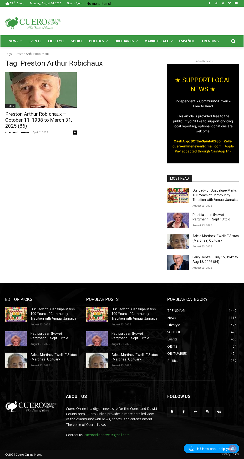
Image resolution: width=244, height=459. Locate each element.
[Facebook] (209, 3)
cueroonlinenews (17, 132)
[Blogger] (172, 412)
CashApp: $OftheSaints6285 (197, 141)
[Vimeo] (229, 3)
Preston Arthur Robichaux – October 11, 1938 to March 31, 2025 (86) (38, 120)
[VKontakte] (219, 412)
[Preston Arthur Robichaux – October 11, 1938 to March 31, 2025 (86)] (41, 90)
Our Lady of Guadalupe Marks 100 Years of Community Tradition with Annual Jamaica (215, 195)
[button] (233, 41)
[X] (223, 3)
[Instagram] (216, 3)
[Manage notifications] (233, 448)
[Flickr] (195, 412)
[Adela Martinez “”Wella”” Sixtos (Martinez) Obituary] (178, 241)
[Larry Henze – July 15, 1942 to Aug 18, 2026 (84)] (178, 262)
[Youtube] (236, 3)
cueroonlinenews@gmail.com (107, 435)
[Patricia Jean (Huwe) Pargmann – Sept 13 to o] (178, 220)
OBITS (10, 106)
